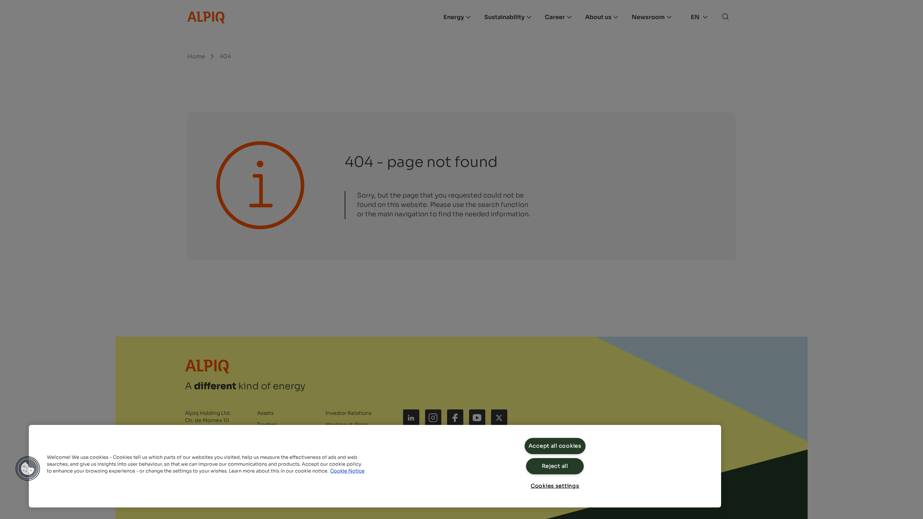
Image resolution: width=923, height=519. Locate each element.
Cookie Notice (347, 471)
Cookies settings (555, 486)
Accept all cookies (555, 446)
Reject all (555, 466)
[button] (27, 468)
